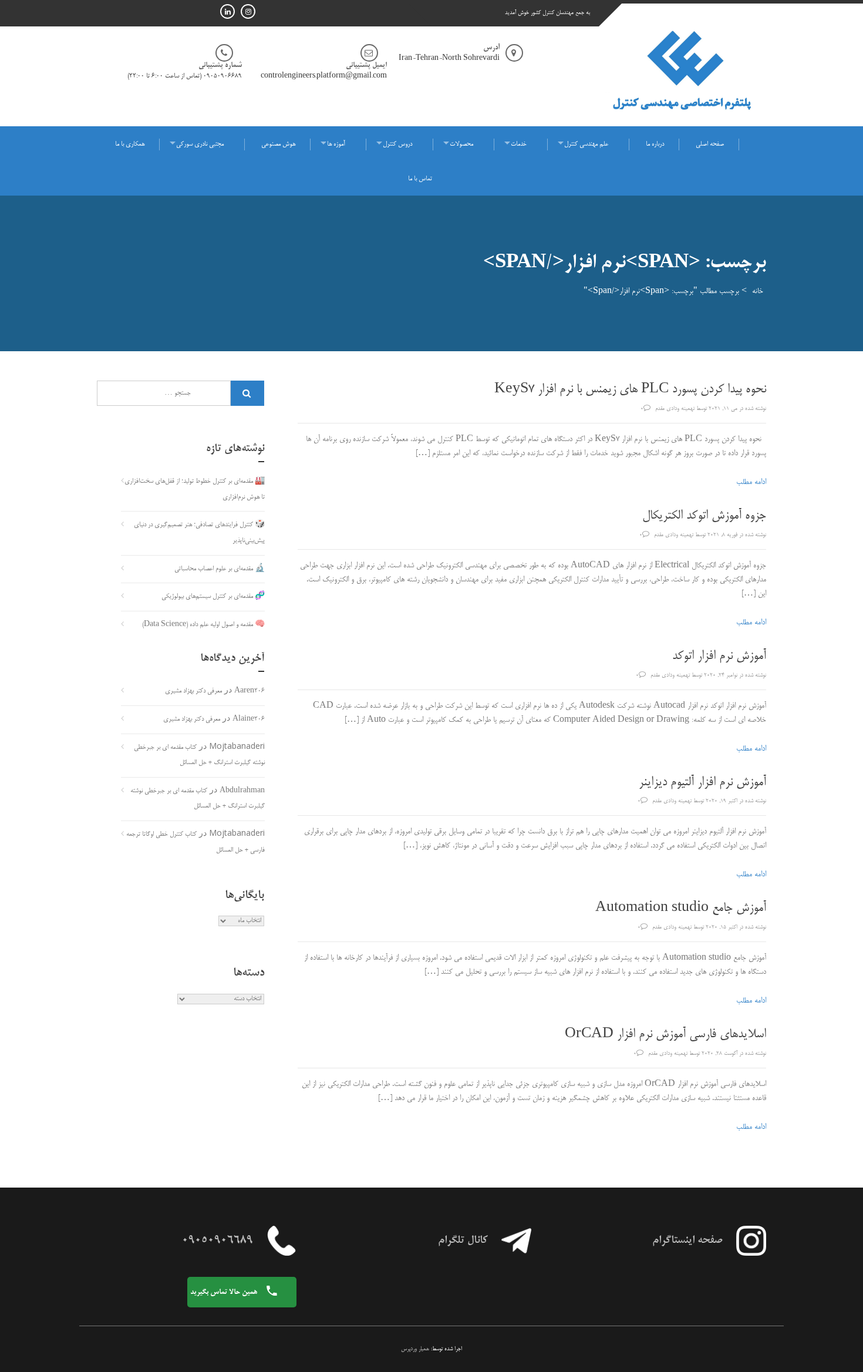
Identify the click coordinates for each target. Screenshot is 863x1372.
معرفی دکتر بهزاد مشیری (193, 691)
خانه (757, 291)
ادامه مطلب (751, 482)
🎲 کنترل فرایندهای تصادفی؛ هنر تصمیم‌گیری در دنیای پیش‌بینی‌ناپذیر (199, 533)
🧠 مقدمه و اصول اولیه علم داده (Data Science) (203, 625)
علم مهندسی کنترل (586, 144)
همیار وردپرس (415, 1349)
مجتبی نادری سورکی (200, 144)
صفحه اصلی (710, 144)
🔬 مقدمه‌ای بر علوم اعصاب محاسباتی (219, 569)
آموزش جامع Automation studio (680, 908)
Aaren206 (249, 691)
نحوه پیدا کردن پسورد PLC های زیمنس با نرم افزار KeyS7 (630, 390)
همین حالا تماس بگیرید (224, 1292)
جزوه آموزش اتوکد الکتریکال (704, 516)
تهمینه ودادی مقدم (675, 408)
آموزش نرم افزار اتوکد (719, 656)
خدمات (519, 144)
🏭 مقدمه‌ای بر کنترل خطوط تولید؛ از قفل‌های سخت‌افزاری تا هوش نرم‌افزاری (194, 489)
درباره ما (655, 144)
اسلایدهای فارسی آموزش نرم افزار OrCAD (665, 1035)
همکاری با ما (129, 144)
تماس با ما (420, 179)
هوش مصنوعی (278, 144)
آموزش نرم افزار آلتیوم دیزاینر (702, 783)
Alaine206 (248, 719)
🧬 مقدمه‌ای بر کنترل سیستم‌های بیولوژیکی (213, 597)
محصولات (461, 144)
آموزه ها (336, 144)
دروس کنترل (397, 144)
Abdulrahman (242, 791)
